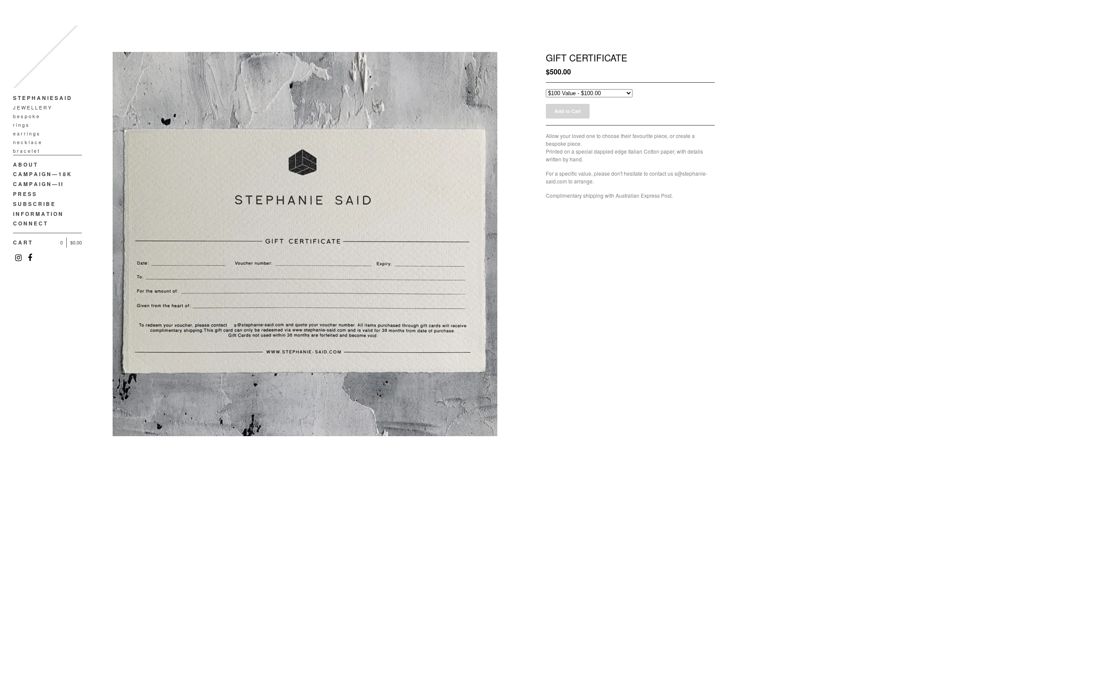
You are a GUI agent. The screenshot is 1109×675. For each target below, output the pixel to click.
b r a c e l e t (26, 150)
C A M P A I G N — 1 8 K (42, 174)
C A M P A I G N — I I (37, 184)
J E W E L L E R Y (32, 107)
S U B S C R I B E (34, 204)
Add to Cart (567, 111)
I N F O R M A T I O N (37, 214)
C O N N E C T (30, 223)
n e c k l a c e (27, 141)
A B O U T (25, 164)
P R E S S (24, 194)
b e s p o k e (26, 115)
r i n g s (21, 124)
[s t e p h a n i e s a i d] (45, 58)
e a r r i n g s (26, 133)
